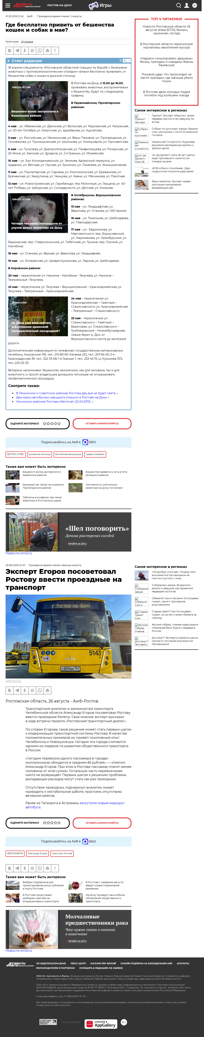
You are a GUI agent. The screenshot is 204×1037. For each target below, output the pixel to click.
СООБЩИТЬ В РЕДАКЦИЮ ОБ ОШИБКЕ (101, 968)
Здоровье (27, 41)
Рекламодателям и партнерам (55, 968)
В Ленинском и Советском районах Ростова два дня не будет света (65, 393)
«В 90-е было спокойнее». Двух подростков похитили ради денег (173, 170)
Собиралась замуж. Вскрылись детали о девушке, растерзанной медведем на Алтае (172, 588)
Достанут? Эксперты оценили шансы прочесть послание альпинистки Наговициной (175, 641)
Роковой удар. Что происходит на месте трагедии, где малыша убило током (166, 78)
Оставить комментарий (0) (102, 423)
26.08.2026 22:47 (15, 565)
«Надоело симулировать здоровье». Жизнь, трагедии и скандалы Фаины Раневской (166, 62)
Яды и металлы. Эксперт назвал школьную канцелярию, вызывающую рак (171, 184)
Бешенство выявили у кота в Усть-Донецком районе (107, 473)
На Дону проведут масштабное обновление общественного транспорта (105, 898)
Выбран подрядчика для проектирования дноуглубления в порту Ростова (43, 885)
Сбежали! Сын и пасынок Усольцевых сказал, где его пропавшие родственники (175, 601)
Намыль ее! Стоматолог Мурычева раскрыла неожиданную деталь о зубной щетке (173, 145)
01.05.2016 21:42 (15, 16)
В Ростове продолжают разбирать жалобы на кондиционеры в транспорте (41, 898)
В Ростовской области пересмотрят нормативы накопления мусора (166, 45)
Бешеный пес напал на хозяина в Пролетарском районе (43, 486)
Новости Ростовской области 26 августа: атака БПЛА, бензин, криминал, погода (166, 30)
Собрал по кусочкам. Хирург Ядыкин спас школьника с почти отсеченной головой (175, 132)
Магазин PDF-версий (103, 963)
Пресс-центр (78, 963)
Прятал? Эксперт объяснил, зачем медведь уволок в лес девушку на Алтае (173, 118)
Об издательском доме (51, 963)
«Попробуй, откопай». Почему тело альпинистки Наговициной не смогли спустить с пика (174, 575)
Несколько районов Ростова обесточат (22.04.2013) (53, 401)
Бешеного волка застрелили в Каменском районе (42, 473)
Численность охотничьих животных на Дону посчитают (104, 486)
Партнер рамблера (70, 1022)
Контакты (183, 963)
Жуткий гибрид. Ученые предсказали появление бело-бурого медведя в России (175, 627)
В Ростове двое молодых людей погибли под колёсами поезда (166, 93)
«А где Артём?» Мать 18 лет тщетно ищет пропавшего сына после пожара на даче (173, 158)
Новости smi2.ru (19, 553)
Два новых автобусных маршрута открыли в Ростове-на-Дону (61, 397)
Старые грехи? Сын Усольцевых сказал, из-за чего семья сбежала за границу (174, 614)
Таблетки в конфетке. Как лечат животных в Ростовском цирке (42, 499)
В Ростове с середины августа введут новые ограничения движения (104, 885)
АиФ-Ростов (13, 681)
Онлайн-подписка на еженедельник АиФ (146, 963)
